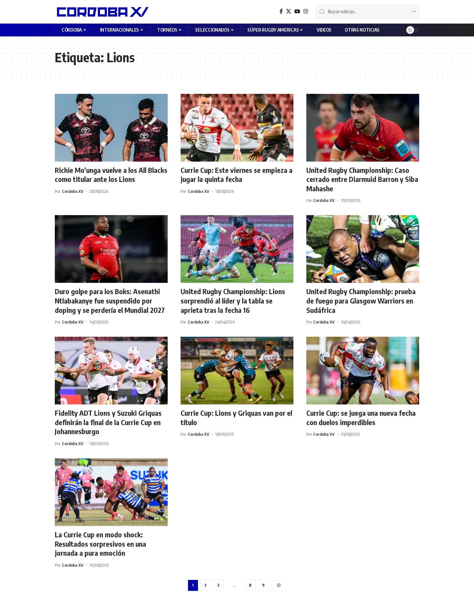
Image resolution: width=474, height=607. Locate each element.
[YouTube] (297, 11)
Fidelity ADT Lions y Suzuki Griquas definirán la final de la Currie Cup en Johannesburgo (108, 422)
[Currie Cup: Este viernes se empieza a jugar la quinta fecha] (237, 128)
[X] (288, 11)
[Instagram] (306, 11)
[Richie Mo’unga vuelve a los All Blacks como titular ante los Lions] (111, 128)
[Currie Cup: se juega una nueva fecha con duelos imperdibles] (362, 370)
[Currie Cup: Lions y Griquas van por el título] (237, 370)
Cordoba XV (73, 191)
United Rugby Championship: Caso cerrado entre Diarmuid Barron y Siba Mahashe (362, 179)
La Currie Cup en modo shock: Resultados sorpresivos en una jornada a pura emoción (100, 543)
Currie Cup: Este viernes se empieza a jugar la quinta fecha (236, 174)
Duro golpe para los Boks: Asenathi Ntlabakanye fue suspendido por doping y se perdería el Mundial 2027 (110, 300)
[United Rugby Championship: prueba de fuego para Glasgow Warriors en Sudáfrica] (362, 249)
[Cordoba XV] (102, 11)
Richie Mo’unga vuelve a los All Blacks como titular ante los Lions (111, 174)
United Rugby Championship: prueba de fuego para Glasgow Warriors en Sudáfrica (361, 300)
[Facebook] (281, 11)
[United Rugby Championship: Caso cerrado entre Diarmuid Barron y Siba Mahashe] (362, 128)
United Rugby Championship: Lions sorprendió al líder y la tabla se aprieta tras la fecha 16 (233, 300)
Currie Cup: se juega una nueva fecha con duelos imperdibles (361, 417)
